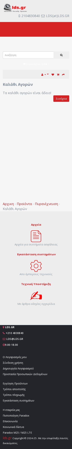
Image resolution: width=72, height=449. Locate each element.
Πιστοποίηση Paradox (16, 415)
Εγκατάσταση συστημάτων (18, 400)
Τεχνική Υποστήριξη (36, 284)
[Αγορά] (63, 74)
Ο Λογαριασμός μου (15, 357)
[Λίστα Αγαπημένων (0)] (53, 74)
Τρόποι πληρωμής (14, 395)
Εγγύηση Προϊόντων (15, 383)
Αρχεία (36, 224)
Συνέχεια (61, 98)
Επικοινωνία (10, 421)
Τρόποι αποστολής (14, 389)
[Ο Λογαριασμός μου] (45, 74)
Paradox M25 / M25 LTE (17, 432)
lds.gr (8, 438)
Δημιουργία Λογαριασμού (18, 368)
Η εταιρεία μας (11, 410)
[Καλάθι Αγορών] (58, 74)
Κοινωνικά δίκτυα (13, 427)
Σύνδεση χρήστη (13, 362)
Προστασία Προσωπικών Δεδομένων (25, 374)
